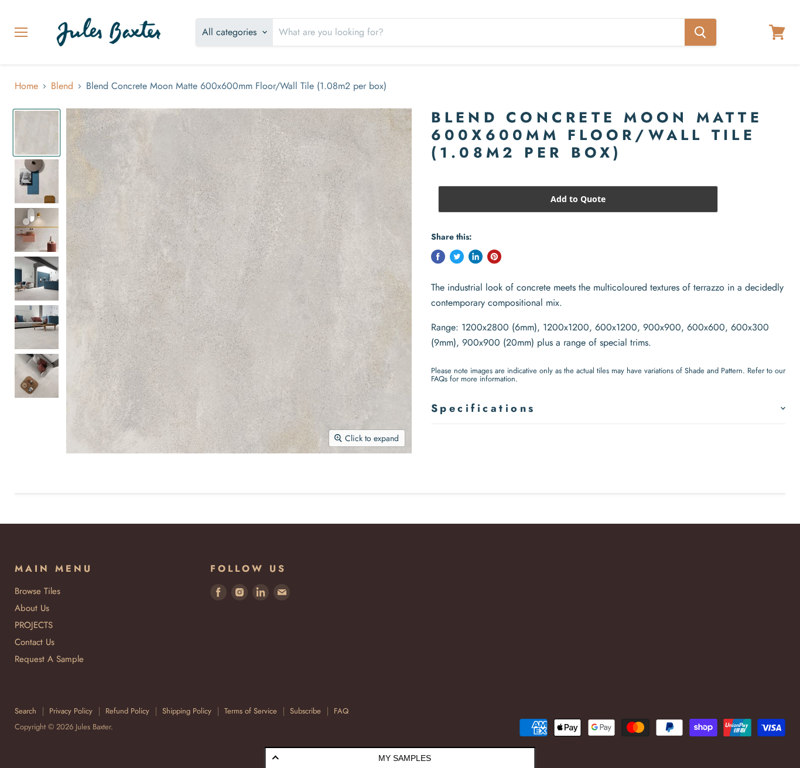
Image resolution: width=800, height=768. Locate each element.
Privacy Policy (71, 710)
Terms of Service (250, 710)
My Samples (404, 758)
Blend (62, 86)
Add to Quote (578, 198)
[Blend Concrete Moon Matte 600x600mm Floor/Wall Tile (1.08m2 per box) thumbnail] (36, 133)
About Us (32, 608)
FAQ (341, 710)
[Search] (700, 32)
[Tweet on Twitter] (457, 257)
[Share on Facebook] (438, 257)
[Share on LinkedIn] (476, 257)
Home (26, 86)
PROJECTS (34, 625)
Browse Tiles (37, 591)
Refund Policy (127, 710)
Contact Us (34, 642)
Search (25, 710)
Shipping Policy (186, 710)
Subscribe (305, 710)
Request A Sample (49, 659)
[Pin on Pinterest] (494, 257)
